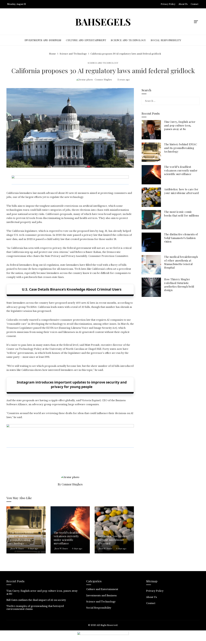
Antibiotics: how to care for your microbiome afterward (112, 539)
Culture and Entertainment (102, 589)
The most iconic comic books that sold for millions (181, 213)
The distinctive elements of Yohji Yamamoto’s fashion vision (181, 238)
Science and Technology (103, 63)
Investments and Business (101, 595)
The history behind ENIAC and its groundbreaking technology (21, 538)
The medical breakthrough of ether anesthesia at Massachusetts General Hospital (181, 262)
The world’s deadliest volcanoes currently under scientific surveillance (67, 538)
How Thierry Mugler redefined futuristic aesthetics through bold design (179, 285)
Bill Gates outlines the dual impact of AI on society (36, 600)
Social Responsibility (98, 607)
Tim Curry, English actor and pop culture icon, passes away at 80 (179, 125)
